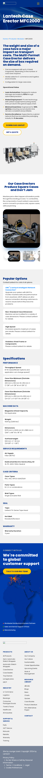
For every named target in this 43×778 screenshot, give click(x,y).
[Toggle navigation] (38, 3)
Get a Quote (12, 132)
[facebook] (15, 772)
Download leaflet (15, 125)
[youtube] (21, 772)
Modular (21, 39)
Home (5, 39)
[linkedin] (10, 772)
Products (12, 39)
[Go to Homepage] (9, 3)
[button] (6, 256)
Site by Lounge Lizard (11, 751)
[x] (5, 772)
